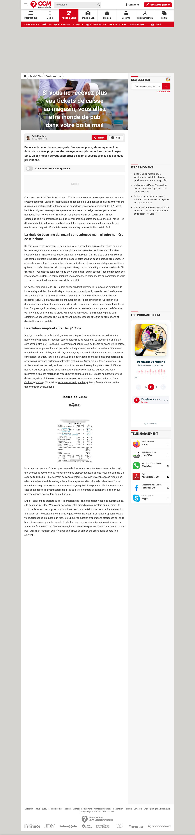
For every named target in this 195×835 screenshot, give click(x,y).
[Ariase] (136, 826)
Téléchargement (145, 17)
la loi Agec (58, 206)
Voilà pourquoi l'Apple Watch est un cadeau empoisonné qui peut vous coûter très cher (150, 188)
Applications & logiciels (96, 24)
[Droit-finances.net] (87, 826)
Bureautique (78, 24)
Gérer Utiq (138, 809)
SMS (96, 254)
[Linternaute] (68, 826)
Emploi (157, 24)
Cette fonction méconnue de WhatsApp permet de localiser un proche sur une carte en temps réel (150, 177)
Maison (107, 17)
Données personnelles (103, 809)
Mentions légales (163, 809)
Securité (126, 17)
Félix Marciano (39, 136)
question (160, 5)
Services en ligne (136, 24)
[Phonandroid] (159, 826)
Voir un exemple (163, 91)
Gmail (116, 378)
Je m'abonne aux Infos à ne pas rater (52, 168)
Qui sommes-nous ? (33, 809)
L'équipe (46, 809)
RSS (152, 809)
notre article (47, 214)
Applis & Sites (69, 17)
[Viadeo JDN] (119, 826)
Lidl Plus (46, 477)
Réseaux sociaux (31, 24)
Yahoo (39, 382)
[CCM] (40, 4)
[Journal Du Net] (49, 826)
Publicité (67, 809)
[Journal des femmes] (32, 826)
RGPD (40, 299)
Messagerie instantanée (59, 24)
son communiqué (80, 291)
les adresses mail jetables (71, 382)
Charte (146, 809)
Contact (76, 809)
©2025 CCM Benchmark (104, 812)
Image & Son (88, 17)
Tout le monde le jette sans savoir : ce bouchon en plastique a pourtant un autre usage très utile (151, 210)
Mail (44, 24)
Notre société (56, 809)
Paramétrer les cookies (122, 809)
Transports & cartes (117, 24)
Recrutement (86, 809)
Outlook (28, 382)
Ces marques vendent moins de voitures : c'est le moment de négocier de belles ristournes (151, 199)
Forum (164, 17)
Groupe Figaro (87, 812)
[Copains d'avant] (103, 826)
